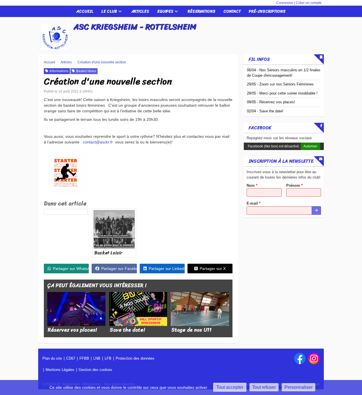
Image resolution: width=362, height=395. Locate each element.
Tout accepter (229, 387)
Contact (232, 11)
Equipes (165, 11)
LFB (108, 358)
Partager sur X (213, 268)
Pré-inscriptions (267, 11)
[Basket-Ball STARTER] (65, 172)
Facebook (260, 128)
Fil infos (259, 59)
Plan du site (52, 358)
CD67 (70, 358)
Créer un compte (309, 3)
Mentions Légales (60, 370)
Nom (252, 185)
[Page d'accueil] (55, 37)
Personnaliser (299, 387)
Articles (140, 11)
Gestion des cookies (95, 370)
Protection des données (135, 358)
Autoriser (310, 146)
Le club (109, 11)
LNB (96, 358)
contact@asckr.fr (98, 142)
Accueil (84, 11)
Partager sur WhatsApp (71, 268)
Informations (58, 71)
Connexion (284, 3)
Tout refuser (264, 387)
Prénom (294, 185)
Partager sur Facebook (119, 268)
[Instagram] (314, 358)
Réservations (202, 11)
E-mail (253, 203)
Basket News (86, 71)
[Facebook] (299, 358)
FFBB (84, 358)
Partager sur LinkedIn (167, 268)
